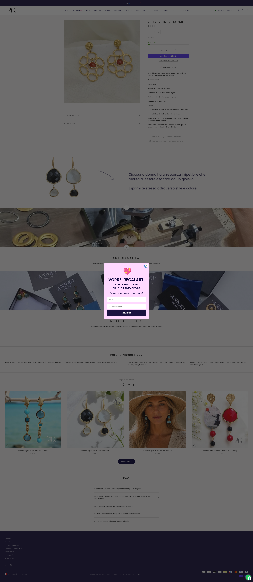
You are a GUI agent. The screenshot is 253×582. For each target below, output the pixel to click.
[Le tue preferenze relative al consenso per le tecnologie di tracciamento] (249, 578)
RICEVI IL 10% (127, 313)
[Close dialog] (146, 266)
